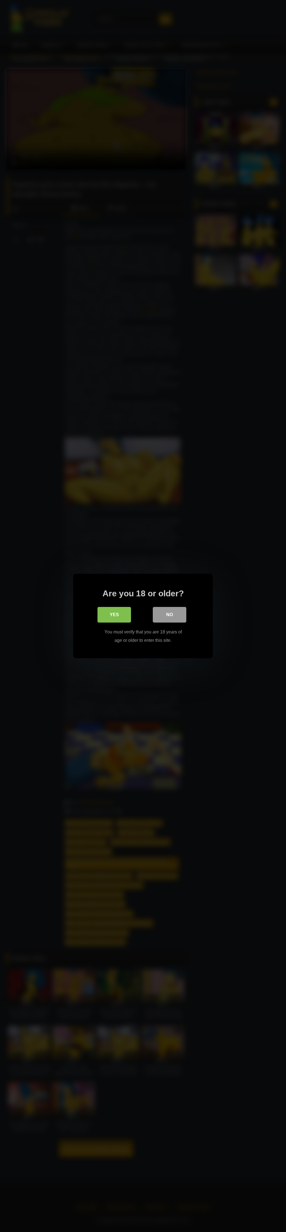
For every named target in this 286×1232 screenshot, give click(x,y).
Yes (114, 614)
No (169, 614)
